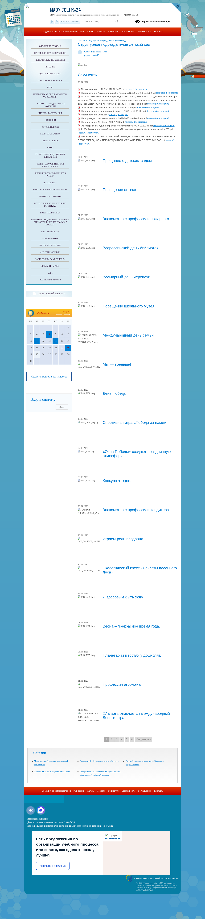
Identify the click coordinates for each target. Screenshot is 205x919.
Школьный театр (50, 232)
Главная (82, 41)
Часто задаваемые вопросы (50, 259)
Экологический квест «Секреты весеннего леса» (140, 570)
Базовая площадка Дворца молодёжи (50, 105)
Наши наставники (50, 213)
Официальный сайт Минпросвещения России (52, 771)
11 (36, 341)
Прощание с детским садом (127, 160)
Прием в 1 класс (50, 141)
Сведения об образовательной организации (63, 31)
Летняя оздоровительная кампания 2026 (50, 165)
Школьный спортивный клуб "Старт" (50, 174)
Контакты (158, 31)
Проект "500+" (50, 183)
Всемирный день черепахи (126, 277)
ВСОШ (50, 87)
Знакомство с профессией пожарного (136, 219)
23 (68, 347)
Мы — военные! (117, 364)
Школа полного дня (50, 245)
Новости (101, 31)
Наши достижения (50, 134)
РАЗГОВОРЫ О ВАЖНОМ (50, 196)
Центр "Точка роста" (50, 74)
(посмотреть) (141, 89)
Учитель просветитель (50, 80)
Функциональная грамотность (50, 190)
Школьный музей (50, 266)
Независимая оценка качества (49, 376)
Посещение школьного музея (128, 306)
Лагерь (90, 31)
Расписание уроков (50, 280)
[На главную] (52, 21)
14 (55, 341)
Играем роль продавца (123, 539)
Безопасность (128, 31)
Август (65, 311)
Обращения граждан (50, 46)
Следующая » (143, 739)
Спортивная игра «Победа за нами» (134, 422)
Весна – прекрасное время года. (131, 626)
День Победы (115, 393)
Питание (50, 67)
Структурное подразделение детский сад (107, 41)
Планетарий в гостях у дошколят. (132, 655)
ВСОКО (50, 147)
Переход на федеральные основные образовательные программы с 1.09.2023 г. (50, 222)
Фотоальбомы (144, 31)
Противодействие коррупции (50, 53)
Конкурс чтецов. (117, 481)
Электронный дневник (52, 293)
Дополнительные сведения (50, 60)
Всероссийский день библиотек (130, 248)
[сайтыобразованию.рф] (176, 8)
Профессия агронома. (122, 684)
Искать (117, 21)
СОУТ (50, 273)
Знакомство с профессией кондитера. (136, 510)
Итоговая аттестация (50, 113)
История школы (50, 127)
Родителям (113, 31)
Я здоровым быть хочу (123, 597)
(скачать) (130, 89)
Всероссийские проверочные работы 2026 (50, 204)
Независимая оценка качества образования (50, 95)
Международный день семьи (128, 335)
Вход (61, 407)
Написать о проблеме (53, 865)
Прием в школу (50, 238)
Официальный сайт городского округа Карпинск (99, 761)
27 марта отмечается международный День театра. (136, 715)
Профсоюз (50, 120)
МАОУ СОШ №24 (65, 10)
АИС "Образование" (50, 252)
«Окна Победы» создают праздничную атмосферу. (137, 453)
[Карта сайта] (57, 21)
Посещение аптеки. (120, 190)
